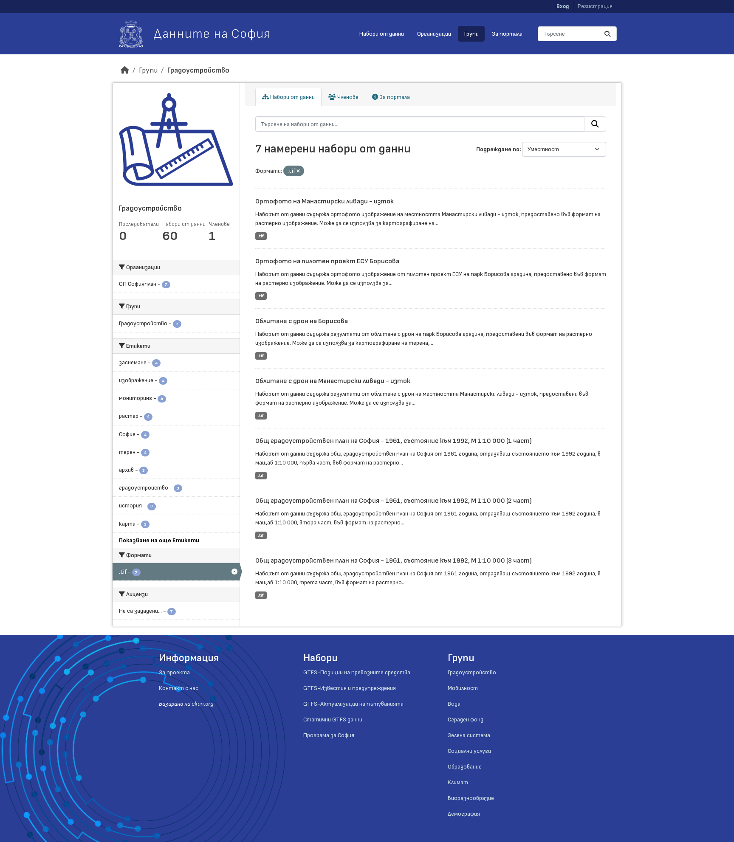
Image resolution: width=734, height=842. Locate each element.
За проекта (174, 672)
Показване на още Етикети (159, 540)
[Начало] (125, 70)
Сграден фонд (465, 719)
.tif (261, 236)
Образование (465, 766)
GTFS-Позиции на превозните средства (356, 672)
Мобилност (463, 688)
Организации (434, 33)
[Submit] (607, 33)
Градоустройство (198, 70)
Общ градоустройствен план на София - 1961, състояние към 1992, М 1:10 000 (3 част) (393, 561)
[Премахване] (298, 171)
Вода (454, 703)
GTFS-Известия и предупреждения (349, 688)
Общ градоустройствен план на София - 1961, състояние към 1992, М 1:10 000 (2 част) (393, 501)
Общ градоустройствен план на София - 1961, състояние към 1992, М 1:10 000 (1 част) (393, 441)
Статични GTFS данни (332, 719)
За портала (507, 33)
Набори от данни (381, 33)
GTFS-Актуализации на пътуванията (353, 703)
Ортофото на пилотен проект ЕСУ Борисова (327, 261)
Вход (562, 6)
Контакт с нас (178, 688)
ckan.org (202, 703)
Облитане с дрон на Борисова (301, 321)
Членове (347, 97)
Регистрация (595, 6)
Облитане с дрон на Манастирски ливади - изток (332, 381)
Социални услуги (469, 751)
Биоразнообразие (471, 798)
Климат (458, 782)
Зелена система (469, 735)
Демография (464, 813)
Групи (471, 33)
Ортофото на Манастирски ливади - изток (324, 201)
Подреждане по (497, 149)
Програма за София (328, 735)
